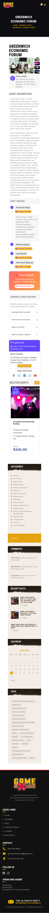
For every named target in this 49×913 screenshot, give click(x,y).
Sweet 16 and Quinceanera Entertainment (22, 512)
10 (11, 666)
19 (20, 669)
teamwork (25, 744)
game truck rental (17, 726)
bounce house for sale (19, 708)
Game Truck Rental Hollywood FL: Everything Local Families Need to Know (24, 626)
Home (15, 25)
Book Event (10, 835)
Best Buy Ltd (15, 346)
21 (29, 669)
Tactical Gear (18, 516)
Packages (9, 819)
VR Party (16, 522)
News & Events (18, 502)
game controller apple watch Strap (23, 722)
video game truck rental (19, 758)
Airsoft (15, 475)
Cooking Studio (28, 346)
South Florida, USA (16, 859)
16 (37, 666)
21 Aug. (15, 630)
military (14, 733)
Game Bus (17, 490)
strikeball (15, 744)
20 (24, 669)
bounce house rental (18, 712)
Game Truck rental (19, 493)
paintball (15, 736)
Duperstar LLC (16, 348)
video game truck (17, 754)
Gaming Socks (18, 496)
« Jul (12, 680)
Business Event (25, 25)
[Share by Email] (35, 375)
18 (16, 669)
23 (37, 669)
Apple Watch (17, 481)
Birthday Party (18, 484)
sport (28, 740)
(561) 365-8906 (14, 849)
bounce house (16, 705)
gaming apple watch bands (20, 729)
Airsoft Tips (17, 478)
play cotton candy (26, 736)
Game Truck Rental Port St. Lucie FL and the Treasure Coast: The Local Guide (28, 600)
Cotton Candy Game (20, 487)
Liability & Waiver (12, 827)
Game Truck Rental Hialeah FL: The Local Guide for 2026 (28, 613)
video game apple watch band (21, 751)
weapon (32, 758)
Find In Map (25, 365)
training (15, 747)
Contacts (8, 831)
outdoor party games (26, 733)
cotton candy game (18, 715)
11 (16, 666)
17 (11, 669)
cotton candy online (18, 719)
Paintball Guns (18, 508)
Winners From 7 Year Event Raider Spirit (24, 567)
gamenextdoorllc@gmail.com (20, 854)
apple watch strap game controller (23, 701)
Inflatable (16, 499)
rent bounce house (18, 740)
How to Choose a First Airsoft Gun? (24, 558)
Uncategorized (18, 519)
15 (33, 666)
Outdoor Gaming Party (21, 505)
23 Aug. (24, 605)
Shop (7, 823)
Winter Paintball (19, 525)
